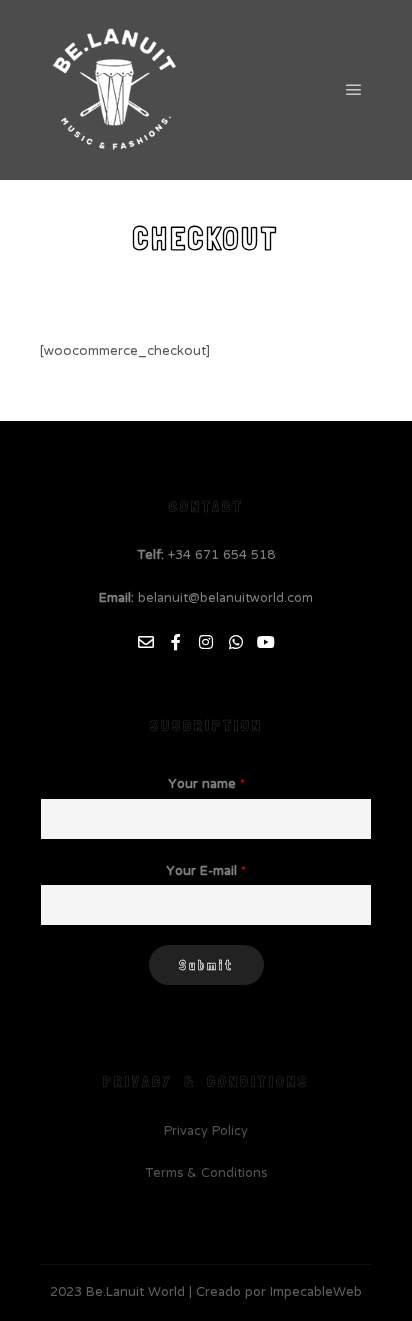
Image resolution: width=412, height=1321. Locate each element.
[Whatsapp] (236, 642)
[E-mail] (146, 642)
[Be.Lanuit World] (115, 90)
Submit (206, 965)
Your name (206, 785)
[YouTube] (266, 642)
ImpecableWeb (316, 1293)
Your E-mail (206, 872)
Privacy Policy (206, 1132)
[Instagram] (206, 642)
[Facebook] (176, 642)
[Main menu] (354, 90)
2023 (66, 1293)
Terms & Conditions (206, 1174)
